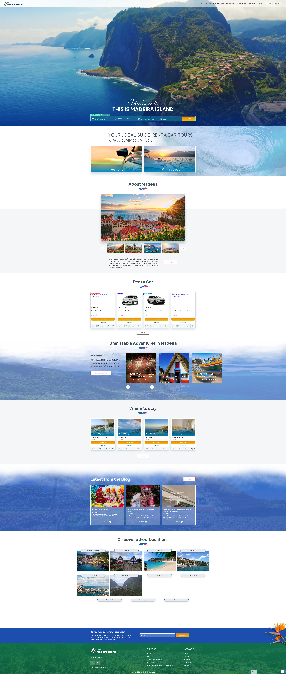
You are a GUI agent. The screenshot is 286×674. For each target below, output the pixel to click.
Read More (105, 521)
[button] (183, 248)
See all (143, 332)
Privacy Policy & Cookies (154, 659)
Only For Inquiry (103, 319)
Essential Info (188, 656)
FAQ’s (148, 656)
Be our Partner (151, 653)
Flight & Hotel (230, 3)
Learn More (170, 262)
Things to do (187, 662)
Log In (268, 4)
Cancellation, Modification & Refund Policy (160, 665)
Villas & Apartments (218, 3)
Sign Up (277, 4)
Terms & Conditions (153, 662)
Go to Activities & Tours (101, 373)
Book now (103, 442)
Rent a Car (208, 3)
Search (188, 119)
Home (201, 3)
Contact (260, 3)
